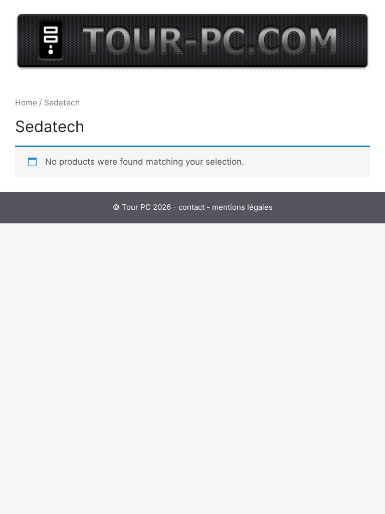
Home (26, 102)
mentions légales (242, 207)
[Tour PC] (192, 40)
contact (191, 207)
